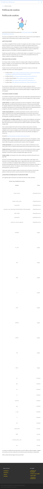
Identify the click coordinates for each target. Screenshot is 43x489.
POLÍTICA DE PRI (25, 32)
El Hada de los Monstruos (8, 485)
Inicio (3, 6)
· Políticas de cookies (35, 473)
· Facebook (5, 472)
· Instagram (6, 470)
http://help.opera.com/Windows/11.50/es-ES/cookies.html (24, 82)
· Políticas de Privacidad (33, 471)
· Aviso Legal (33, 475)
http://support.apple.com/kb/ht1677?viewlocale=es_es (23, 80)
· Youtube (5, 476)
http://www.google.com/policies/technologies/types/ (18, 136)
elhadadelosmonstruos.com (8, 34)
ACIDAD (31, 32)
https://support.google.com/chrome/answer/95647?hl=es (25, 76)
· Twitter (5, 474)
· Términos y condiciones (33, 478)
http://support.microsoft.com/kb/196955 (25, 78)
